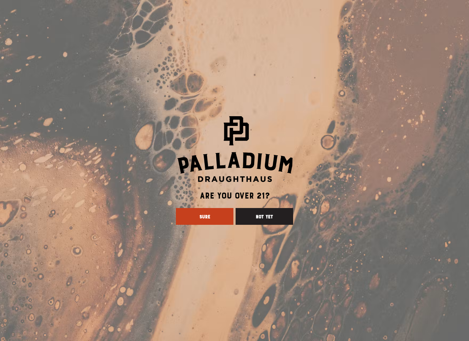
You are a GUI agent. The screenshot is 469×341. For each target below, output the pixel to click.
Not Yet (264, 216)
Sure (204, 216)
